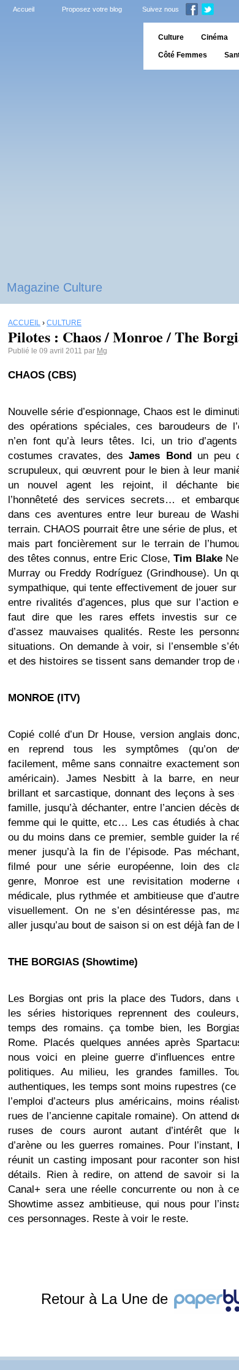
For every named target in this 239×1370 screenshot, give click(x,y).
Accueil (23, 9)
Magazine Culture (54, 287)
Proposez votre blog (92, 9)
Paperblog (67, 46)
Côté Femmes (182, 55)
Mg (102, 351)
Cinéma (214, 37)
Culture (171, 37)
